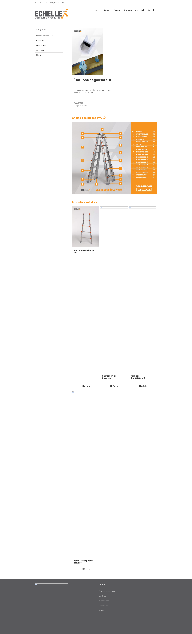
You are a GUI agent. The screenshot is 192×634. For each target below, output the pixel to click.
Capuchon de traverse (109, 377)
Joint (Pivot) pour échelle (83, 561)
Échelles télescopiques (44, 35)
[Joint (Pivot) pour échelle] (85, 474)
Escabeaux (40, 40)
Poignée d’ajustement (137, 377)
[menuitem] (99, 10)
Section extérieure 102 (84, 251)
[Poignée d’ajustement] (142, 289)
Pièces (84, 105)
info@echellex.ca (57, 3)
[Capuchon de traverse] (114, 289)
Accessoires (40, 50)
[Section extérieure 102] (85, 226)
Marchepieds (41, 45)
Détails (87, 386)
